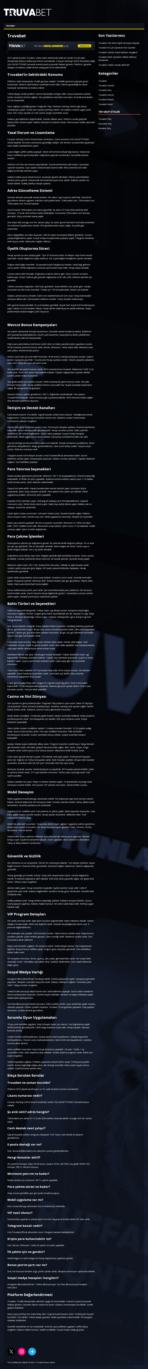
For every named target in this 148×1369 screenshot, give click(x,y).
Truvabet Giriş (104, 90)
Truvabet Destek (106, 85)
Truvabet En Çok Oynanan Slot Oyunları (116, 47)
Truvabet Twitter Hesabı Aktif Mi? (114, 65)
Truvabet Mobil (105, 104)
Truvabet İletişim (106, 99)
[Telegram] (32, 1351)
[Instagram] (22, 1351)
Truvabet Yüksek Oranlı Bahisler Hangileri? (118, 52)
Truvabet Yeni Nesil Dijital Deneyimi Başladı (118, 43)
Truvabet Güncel (106, 95)
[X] (11, 1351)
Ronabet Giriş (104, 128)
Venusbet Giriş (105, 123)
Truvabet (10, 26)
